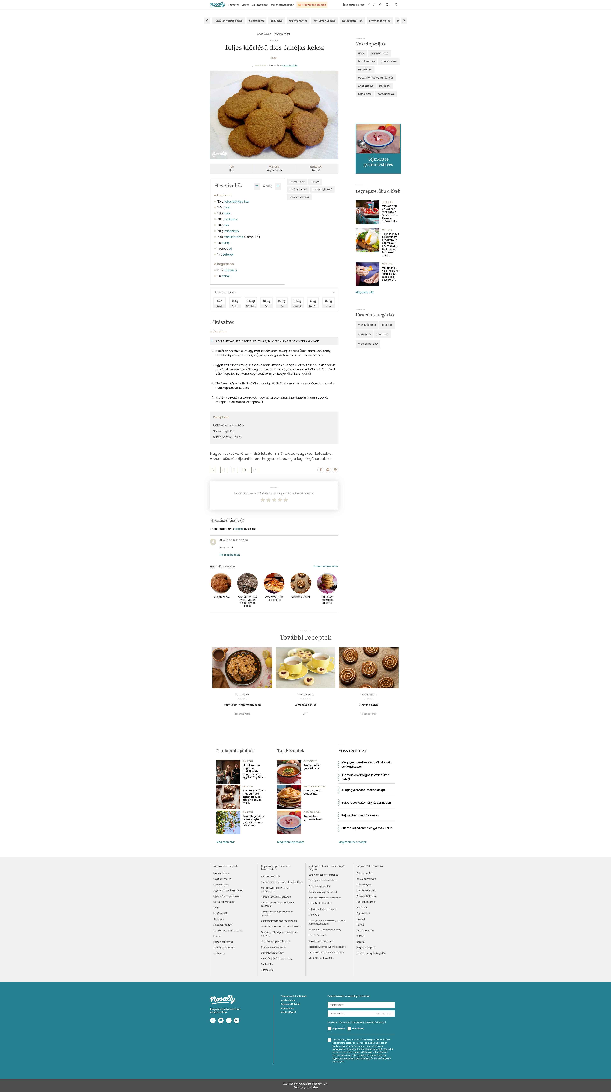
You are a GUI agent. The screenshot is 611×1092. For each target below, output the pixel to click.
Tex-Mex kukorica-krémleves (325, 897)
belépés (239, 528)
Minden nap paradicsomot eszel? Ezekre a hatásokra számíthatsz (390, 213)
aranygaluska (298, 21)
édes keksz (264, 34)
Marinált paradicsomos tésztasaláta (281, 926)
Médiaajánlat (288, 1012)
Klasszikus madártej (224, 901)
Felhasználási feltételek (294, 996)
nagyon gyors (297, 181)
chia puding (365, 86)
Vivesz (274, 57)
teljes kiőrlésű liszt (237, 202)
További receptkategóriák (371, 953)
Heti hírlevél (358, 1028)
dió (226, 225)
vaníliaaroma (233, 237)
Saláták (361, 936)
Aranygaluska (220, 884)
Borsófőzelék (220, 913)
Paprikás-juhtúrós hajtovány (276, 958)
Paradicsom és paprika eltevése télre (281, 882)
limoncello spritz (379, 21)
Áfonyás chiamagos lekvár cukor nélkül (365, 777)
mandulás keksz (367, 324)
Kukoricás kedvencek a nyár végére (327, 867)
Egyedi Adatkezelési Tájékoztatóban (351, 1058)
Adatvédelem (288, 1000)
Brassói (217, 936)
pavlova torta (379, 53)
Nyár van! (387, 229)
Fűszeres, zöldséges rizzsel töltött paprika (279, 934)
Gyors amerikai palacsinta (313, 792)
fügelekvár (365, 69)
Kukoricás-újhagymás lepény (325, 929)
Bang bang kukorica (320, 886)
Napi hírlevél (339, 1028)
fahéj (225, 243)
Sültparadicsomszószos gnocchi (279, 920)
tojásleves (365, 94)
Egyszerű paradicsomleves (228, 890)
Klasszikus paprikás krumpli (275, 941)
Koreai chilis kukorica (320, 903)
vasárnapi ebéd (298, 189)
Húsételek (362, 907)
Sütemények (364, 884)
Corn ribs (314, 914)
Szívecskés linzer (305, 705)
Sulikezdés (387, 202)
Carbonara (219, 953)
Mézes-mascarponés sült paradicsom (275, 889)
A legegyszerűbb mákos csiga (363, 790)
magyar (315, 181)
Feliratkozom (383, 1013)
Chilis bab (218, 919)
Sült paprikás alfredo (272, 952)
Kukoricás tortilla (318, 935)
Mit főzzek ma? (260, 4)
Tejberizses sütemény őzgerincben (366, 803)
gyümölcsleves (312, 812)
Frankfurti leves (221, 873)
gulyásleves (310, 761)
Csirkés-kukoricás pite (321, 941)
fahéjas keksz (282, 34)
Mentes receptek (366, 890)
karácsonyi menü (322, 189)
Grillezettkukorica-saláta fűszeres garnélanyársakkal (327, 922)
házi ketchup (366, 61)
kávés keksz (364, 334)
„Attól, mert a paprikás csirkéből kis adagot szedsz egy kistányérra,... (254, 771)
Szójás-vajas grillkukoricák (323, 892)
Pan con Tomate (270, 876)
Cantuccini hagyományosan (242, 705)
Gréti (305, 713)
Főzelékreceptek (366, 901)
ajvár (361, 53)
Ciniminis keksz (368, 705)
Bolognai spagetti (223, 924)
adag (269, 186)
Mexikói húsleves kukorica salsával (327, 946)
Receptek (233, 4)
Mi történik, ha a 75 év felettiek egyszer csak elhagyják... (391, 274)
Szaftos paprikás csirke (273, 947)
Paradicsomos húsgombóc (228, 930)
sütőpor (228, 254)
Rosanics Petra (242, 713)
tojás (227, 213)
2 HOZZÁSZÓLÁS (289, 65)
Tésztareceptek (365, 930)
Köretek (361, 941)
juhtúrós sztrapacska (228, 21)
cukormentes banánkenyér (375, 77)
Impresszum (287, 1008)
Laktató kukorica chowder (323, 909)
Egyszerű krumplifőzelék (226, 896)
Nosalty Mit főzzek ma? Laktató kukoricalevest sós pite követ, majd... (254, 796)
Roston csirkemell (223, 941)
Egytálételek (363, 913)
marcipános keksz (368, 344)
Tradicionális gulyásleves (312, 767)
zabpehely (231, 231)
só (230, 249)
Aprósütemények (366, 879)
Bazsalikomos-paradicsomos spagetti (277, 913)
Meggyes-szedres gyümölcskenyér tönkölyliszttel (367, 764)
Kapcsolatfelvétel (290, 1004)
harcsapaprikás (352, 21)
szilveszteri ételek (299, 197)
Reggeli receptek (366, 947)
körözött (384, 86)
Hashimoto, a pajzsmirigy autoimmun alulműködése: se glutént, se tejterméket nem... (390, 244)
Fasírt (216, 907)
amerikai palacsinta (315, 786)
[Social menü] (374, 5)
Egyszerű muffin (222, 879)
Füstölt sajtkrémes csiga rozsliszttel (367, 828)
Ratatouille (267, 969)
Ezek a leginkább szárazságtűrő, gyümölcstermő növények (253, 821)
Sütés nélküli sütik (366, 896)
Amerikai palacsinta (224, 947)
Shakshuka (267, 964)
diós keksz (386, 324)
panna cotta (389, 61)
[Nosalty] (217, 4)
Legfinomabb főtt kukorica (323, 874)
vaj (227, 207)
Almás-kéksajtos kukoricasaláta (326, 952)
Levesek (361, 919)
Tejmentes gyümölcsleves (313, 818)
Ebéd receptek (365, 873)
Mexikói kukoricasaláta (321, 958)
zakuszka (276, 21)
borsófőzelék (385, 94)
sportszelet (256, 21)
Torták (360, 924)
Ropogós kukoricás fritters (323, 880)
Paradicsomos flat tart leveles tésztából (277, 904)
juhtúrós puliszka (324, 21)
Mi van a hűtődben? (282, 4)
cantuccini (382, 334)
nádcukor (231, 219)
